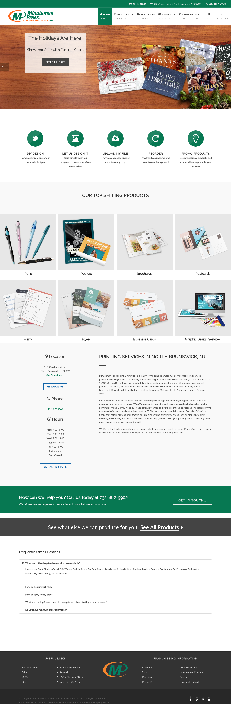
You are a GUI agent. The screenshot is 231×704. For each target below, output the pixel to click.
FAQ (62, 677)
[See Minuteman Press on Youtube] (209, 699)
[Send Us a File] (115, 138)
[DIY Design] (35, 138)
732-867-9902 (217, 3)
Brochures (144, 273)
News (81, 677)
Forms (28, 339)
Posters (86, 273)
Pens (28, 273)
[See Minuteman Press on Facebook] (190, 699)
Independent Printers (191, 672)
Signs (25, 682)
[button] (4, 67)
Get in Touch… (192, 500)
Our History (148, 677)
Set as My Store (137, 4)
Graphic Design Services (203, 339)
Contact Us (148, 682)
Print (24, 672)
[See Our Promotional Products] (196, 138)
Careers (184, 677)
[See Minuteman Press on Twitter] (196, 699)
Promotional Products (71, 667)
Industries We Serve (70, 682)
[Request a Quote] (75, 138)
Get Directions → (55, 375)
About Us (147, 667)
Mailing (25, 677)
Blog (144, 672)
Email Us (57, 386)
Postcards (202, 273)
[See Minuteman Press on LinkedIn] (203, 699)
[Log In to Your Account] (155, 138)
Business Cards (144, 339)
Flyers (86, 339)
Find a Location (30, 667)
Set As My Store (55, 466)
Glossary (71, 677)
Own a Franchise (188, 667)
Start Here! (79, 67)
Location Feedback (190, 682)
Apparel (64, 672)
